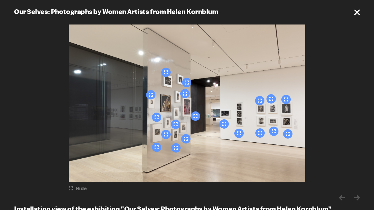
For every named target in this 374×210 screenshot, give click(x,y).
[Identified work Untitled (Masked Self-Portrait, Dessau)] (176, 124)
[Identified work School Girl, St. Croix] (260, 133)
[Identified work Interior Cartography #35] (185, 94)
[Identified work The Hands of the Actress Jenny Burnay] (157, 147)
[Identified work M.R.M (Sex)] (166, 134)
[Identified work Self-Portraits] (195, 116)
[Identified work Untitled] (157, 117)
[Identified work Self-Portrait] (166, 72)
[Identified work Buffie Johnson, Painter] (151, 95)
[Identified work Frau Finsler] (186, 139)
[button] (357, 12)
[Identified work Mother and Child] (288, 134)
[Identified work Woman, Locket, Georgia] (260, 101)
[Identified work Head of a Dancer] (187, 83)
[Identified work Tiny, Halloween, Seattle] (271, 99)
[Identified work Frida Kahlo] (176, 148)
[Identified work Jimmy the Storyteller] (239, 133)
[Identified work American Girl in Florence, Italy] (224, 124)
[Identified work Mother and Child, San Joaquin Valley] (274, 131)
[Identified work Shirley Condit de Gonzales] (286, 99)
